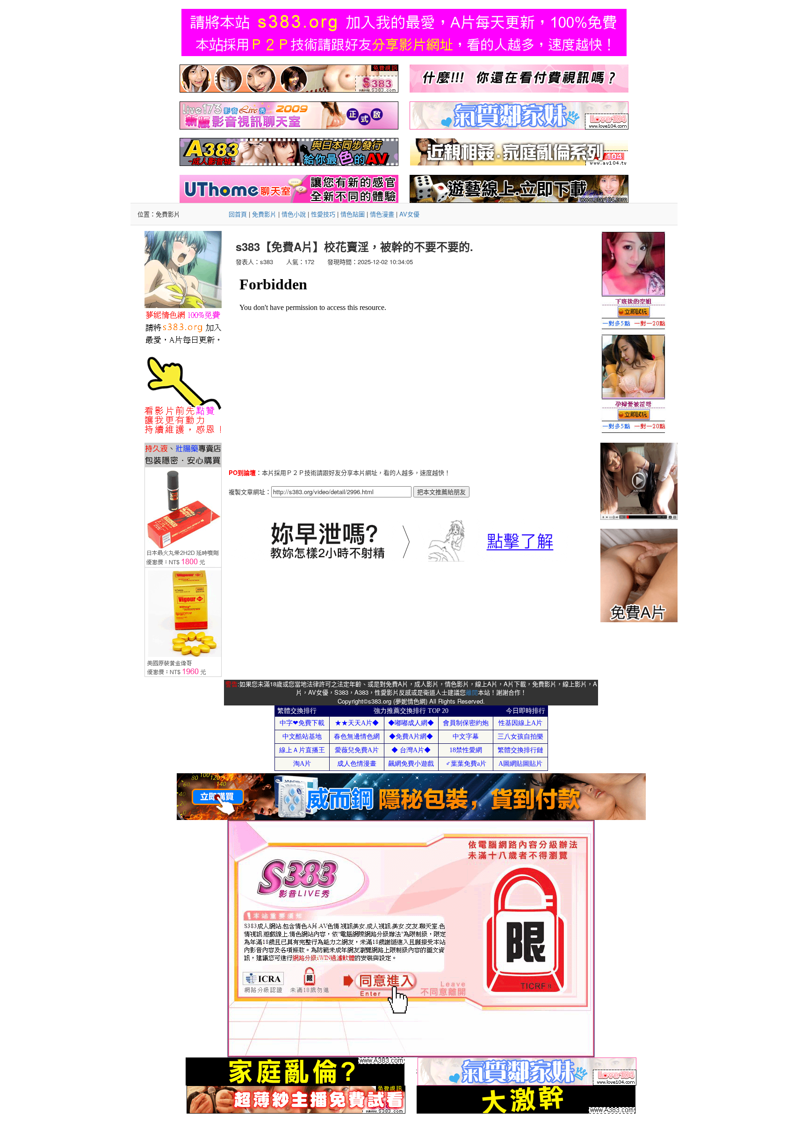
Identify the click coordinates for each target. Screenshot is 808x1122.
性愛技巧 (323, 213)
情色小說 (293, 213)
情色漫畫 (382, 213)
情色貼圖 (352, 213)
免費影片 (264, 213)
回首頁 (238, 213)
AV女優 (409, 213)
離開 (472, 692)
